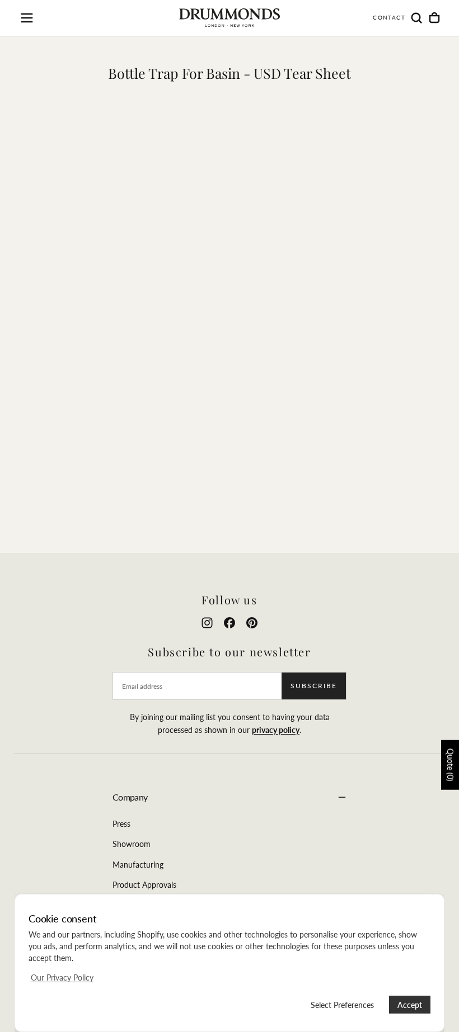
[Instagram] (207, 622)
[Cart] (434, 18)
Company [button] (130, 797)
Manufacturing (138, 864)
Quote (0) (450, 765)
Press (121, 824)
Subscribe (314, 685)
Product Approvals (144, 884)
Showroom (132, 844)
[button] (27, 18)
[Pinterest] (252, 622)
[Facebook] (229, 622)
